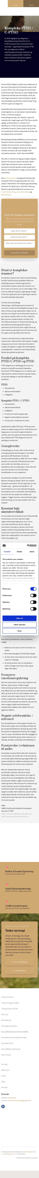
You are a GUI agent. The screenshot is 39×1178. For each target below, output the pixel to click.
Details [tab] (19, 552)
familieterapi (6, 195)
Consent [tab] (7, 552)
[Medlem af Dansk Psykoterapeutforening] (19, 1118)
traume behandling (8, 192)
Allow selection (19, 624)
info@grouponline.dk (13, 1106)
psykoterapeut (10, 178)
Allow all (19, 618)
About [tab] (32, 552)
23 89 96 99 (12, 1098)
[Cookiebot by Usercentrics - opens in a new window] (28, 545)
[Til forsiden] (19, 11)
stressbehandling (23, 192)
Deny (19, 631)
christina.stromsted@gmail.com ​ (19, 1100)
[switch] (33, 595)
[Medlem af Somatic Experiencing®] (19, 1132)
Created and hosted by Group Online (27, 1158)
